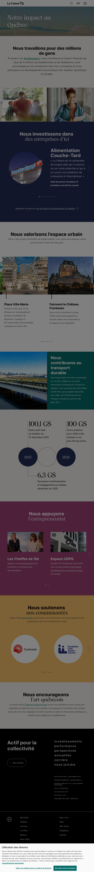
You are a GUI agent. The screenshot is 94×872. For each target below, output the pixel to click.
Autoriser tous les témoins (65, 868)
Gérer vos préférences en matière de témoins (33, 868)
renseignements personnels (13, 863)
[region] (47, 857)
